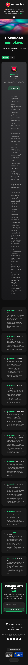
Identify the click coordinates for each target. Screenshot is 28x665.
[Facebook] (11, 639)
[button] (14, 17)
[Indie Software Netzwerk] (9, 654)
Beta (12, 57)
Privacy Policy (12, 627)
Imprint (4, 627)
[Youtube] (14, 639)
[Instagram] (8, 639)
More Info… (20, 13)
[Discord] (20, 639)
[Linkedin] (17, 639)
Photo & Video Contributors (14, 629)
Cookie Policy (21, 627)
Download (13, 88)
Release (5, 57)
